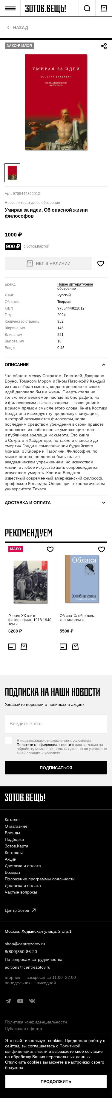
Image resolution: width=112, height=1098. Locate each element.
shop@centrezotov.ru (25, 943)
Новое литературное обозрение (75, 286)
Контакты (14, 852)
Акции (10, 859)
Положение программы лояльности (40, 878)
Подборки (14, 839)
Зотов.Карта (16, 846)
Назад (20, 27)
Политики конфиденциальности (44, 745)
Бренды (12, 832)
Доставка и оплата (23, 865)
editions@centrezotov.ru (27, 967)
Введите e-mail (26, 723)
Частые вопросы (21, 892)
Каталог (12, 819)
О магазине (16, 826)
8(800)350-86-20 (21, 951)
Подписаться (56, 767)
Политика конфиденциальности (36, 1022)
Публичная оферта (23, 1028)
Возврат (12, 872)
